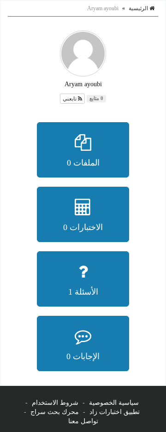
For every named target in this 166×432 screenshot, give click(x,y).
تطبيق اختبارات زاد (114, 411)
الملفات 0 (83, 162)
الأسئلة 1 (83, 291)
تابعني (70, 98)
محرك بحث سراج (54, 411)
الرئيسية (139, 8)
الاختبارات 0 (83, 227)
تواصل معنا (83, 421)
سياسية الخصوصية (114, 402)
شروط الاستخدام (55, 402)
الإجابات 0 (83, 356)
